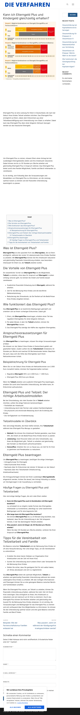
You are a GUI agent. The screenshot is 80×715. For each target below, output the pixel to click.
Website (6, 682)
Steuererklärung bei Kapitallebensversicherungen (69, 27)
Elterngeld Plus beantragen (18, 238)
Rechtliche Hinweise (31, 711)
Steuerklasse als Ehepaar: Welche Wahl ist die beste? (69, 53)
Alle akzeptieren (34, 707)
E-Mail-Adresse (9, 673)
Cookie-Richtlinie (22, 703)
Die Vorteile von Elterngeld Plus (19, 223)
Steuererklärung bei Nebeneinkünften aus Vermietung (69, 44)
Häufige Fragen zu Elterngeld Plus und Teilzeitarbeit (29, 240)
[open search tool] (67, 4)
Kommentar (8, 647)
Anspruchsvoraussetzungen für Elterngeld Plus (25, 228)
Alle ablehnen (15, 707)
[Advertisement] (29, 97)
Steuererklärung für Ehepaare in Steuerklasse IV (69, 36)
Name (5, 664)
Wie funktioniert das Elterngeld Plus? (21, 226)
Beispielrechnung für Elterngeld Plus (24, 230)
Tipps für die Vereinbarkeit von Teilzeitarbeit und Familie (28, 242)
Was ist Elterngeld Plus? (16, 221)
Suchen (73, 15)
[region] (25, 699)
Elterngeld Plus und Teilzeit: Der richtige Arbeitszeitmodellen (30, 233)
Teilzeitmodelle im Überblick (21, 235)
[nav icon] (73, 4)
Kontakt (41, 711)
